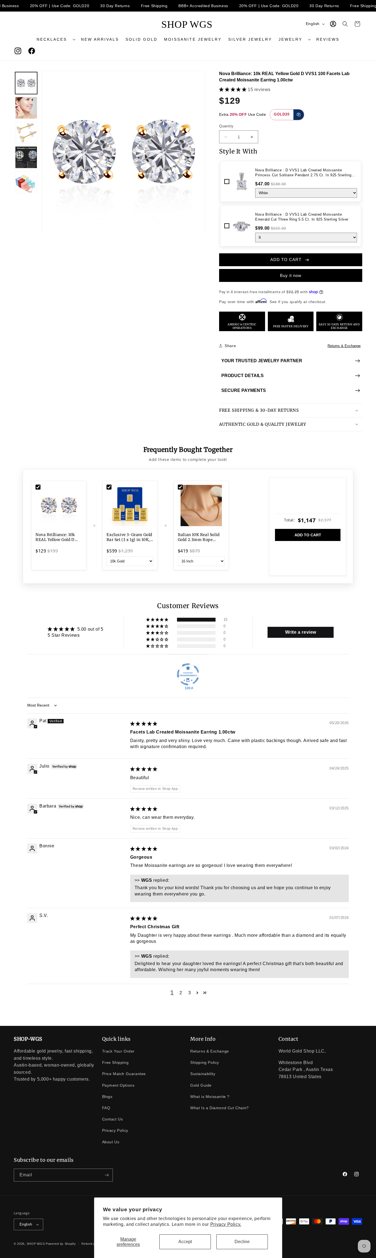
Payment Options (118, 1085)
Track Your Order (118, 1051)
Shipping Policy (204, 1062)
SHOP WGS (36, 1243)
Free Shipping (115, 1062)
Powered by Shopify (61, 1243)
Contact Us (112, 1119)
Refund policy (91, 1243)
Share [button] (230, 346)
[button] (55, 39)
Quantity (226, 126)
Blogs (107, 1096)
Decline (242, 1241)
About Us (110, 1142)
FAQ (106, 1108)
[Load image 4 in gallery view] (26, 157)
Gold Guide (201, 1085)
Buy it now (290, 275)
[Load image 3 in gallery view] (26, 133)
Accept (185, 1241)
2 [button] (180, 992)
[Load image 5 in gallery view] (26, 182)
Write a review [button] (300, 632)
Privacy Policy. (225, 1224)
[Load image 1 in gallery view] (26, 83)
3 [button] (189, 992)
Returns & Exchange (344, 346)
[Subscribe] (106, 1175)
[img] (143, 723)
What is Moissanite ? (210, 1096)
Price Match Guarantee (124, 1074)
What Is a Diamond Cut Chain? (219, 1108)
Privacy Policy (115, 1130)
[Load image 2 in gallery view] (26, 108)
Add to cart (308, 535)
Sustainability (202, 1074)
